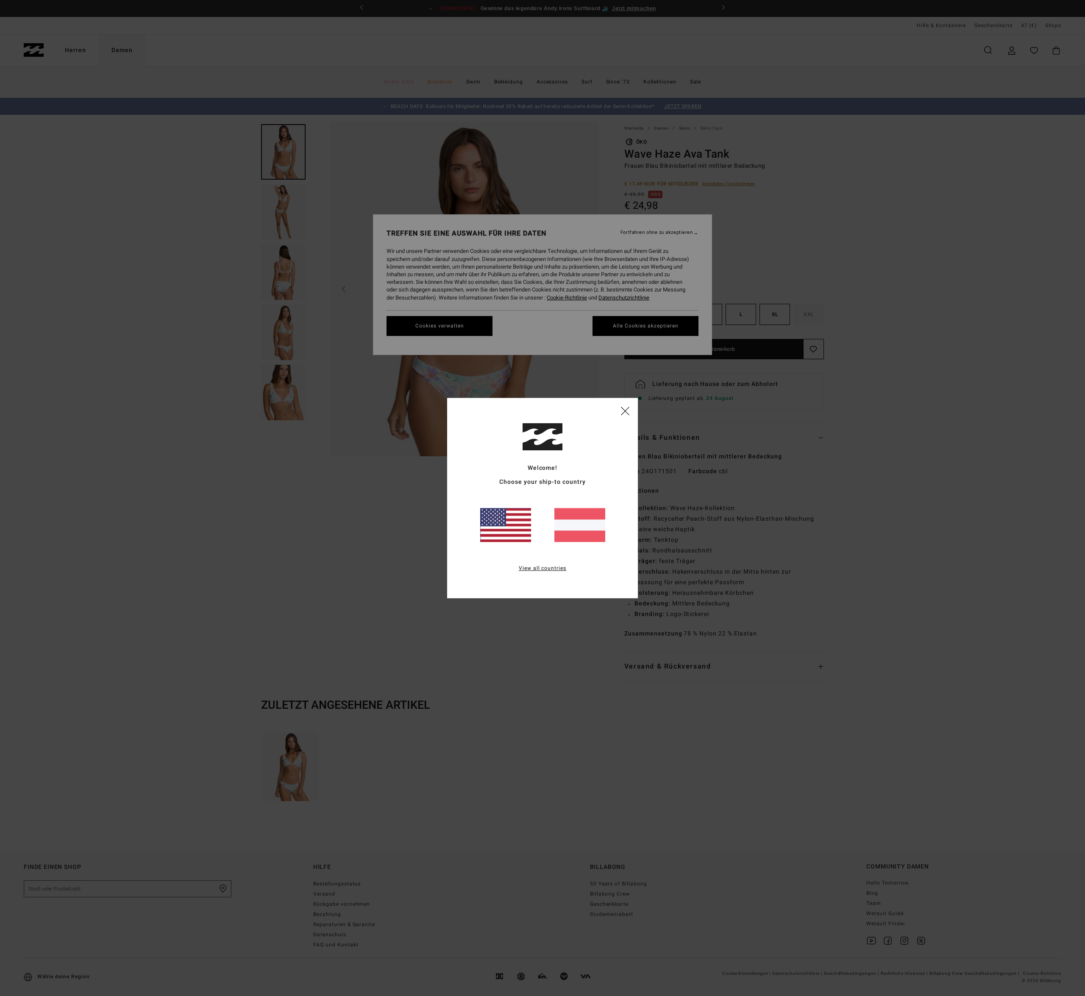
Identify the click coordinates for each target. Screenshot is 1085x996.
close (625, 410)
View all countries (543, 568)
